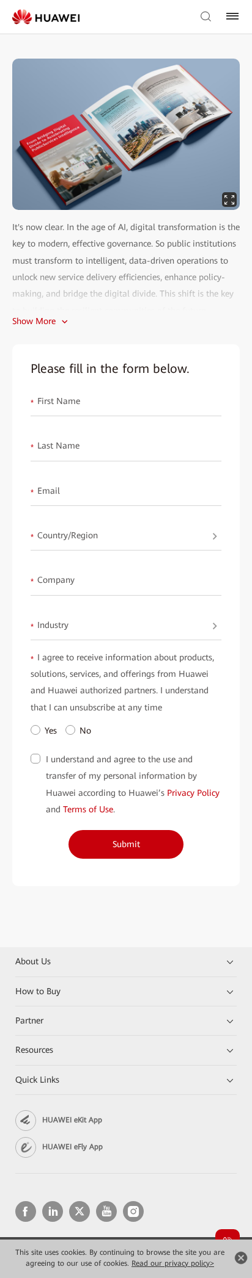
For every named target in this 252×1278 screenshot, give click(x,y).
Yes (51, 730)
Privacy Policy (193, 793)
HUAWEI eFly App (72, 1147)
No (85, 730)
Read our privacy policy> (173, 1263)
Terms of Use (88, 809)
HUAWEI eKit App (72, 1120)
